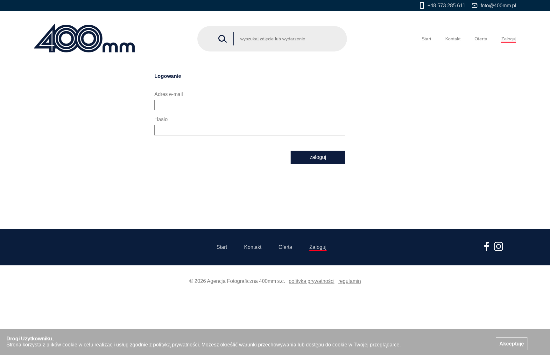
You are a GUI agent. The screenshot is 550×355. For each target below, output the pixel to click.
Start (426, 38)
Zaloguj (508, 38)
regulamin (349, 281)
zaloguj (318, 157)
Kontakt (453, 38)
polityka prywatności (312, 281)
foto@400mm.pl (498, 5)
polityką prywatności (176, 344)
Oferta (481, 38)
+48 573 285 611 (446, 5)
